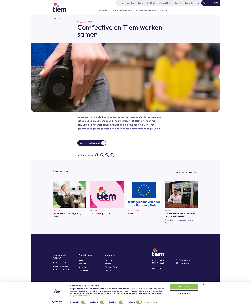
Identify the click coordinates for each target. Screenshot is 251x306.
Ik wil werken (103, 10)
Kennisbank (151, 3)
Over (121, 3)
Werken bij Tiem (165, 3)
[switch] (102, 302)
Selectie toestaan (184, 293)
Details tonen (150, 302)
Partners (164, 10)
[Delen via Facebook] (97, 155)
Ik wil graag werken (60, 263)
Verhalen (130, 3)
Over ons (108, 260)
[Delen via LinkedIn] (112, 155)
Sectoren (82, 267)
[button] (57, 18)
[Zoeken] (197, 2)
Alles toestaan (184, 287)
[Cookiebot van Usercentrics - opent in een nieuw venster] (57, 302)
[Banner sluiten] (203, 284)
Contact (178, 3)
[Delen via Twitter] (102, 155)
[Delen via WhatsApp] (107, 155)
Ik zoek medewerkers (122, 10)
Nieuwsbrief (189, 3)
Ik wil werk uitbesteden (146, 10)
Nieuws (140, 3)
